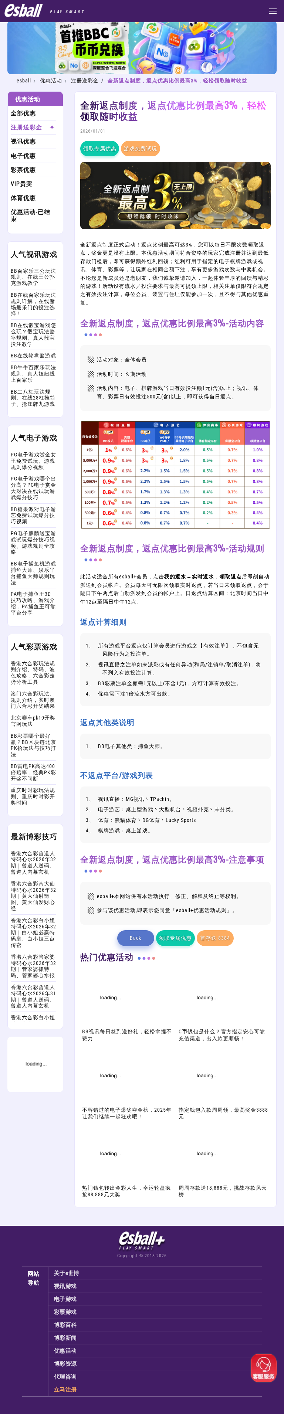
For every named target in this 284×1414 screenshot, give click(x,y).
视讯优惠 (23, 141)
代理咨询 (65, 1376)
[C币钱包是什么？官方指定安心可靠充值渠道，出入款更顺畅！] (206, 1024)
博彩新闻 (65, 1338)
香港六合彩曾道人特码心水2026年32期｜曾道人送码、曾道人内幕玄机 (33, 862)
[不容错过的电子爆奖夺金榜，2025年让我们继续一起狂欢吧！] (110, 1102)
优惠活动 (51, 81)
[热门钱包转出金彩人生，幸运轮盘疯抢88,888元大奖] (110, 1180)
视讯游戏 (65, 1286)
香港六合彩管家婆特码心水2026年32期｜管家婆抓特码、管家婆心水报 (33, 966)
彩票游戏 (65, 1312)
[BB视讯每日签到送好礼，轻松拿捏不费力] (110, 1024)
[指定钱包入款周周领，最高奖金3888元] (206, 1102)
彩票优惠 (23, 169)
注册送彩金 (85, 81)
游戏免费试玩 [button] (140, 149)
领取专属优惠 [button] (99, 149)
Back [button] (135, 938)
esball (24, 81)
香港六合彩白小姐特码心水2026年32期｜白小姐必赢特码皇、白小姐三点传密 (33, 932)
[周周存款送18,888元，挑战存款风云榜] (206, 1180)
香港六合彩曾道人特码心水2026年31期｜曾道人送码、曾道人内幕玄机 (33, 996)
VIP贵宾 (22, 183)
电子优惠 (23, 155)
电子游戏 (65, 1299)
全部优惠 (23, 113)
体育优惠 (23, 197)
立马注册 (65, 1389)
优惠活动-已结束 (30, 215)
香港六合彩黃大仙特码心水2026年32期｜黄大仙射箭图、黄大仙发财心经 (33, 896)
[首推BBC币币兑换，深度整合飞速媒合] (142, 72)
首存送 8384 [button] (215, 938)
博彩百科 (65, 1325)
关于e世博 (67, 1273)
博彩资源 (65, 1363)
